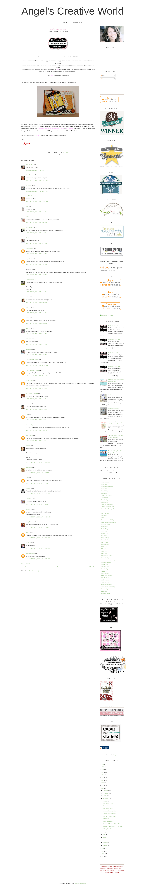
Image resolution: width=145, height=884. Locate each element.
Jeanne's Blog (104, 533)
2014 (102, 780)
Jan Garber (29, 467)
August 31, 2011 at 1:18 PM (36, 388)
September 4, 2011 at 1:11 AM (38, 538)
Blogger (115, 755)
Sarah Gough (29, 227)
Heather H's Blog (105, 524)
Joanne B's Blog (105, 540)
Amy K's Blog (104, 482)
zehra (27, 478)
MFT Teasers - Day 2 (108, 803)
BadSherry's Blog (105, 488)
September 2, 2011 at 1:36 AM (38, 494)
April (104, 837)
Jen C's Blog (104, 535)
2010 (102, 848)
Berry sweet (106, 818)
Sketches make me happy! (109, 813)
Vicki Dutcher (30, 175)
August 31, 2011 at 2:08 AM (37, 222)
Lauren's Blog (104, 564)
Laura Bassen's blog (106, 562)
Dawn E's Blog (105, 511)
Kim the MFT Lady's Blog (108, 560)
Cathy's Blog (104, 497)
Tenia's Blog (104, 591)
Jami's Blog (104, 531)
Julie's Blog (104, 553)
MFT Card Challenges (106, 575)
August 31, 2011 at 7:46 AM (37, 334)
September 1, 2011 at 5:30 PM (38, 483)
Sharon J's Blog (105, 582)
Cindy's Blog (104, 502)
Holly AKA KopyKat (32, 393)
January (105, 845)
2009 (102, 851)
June (104, 834)
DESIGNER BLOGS (80, 883)
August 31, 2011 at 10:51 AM (37, 365)
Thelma (28, 404)
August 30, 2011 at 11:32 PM (37, 170)
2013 (102, 783)
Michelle (28, 543)
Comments (105, 79)
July (104, 832)
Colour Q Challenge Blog (107, 506)
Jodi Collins (29, 435)
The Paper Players (105, 593)
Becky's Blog (104, 491)
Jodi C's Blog (104, 542)
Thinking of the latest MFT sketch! (111, 824)
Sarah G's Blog (105, 580)
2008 (102, 854)
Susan (27, 318)
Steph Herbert (30, 196)
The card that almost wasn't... (110, 806)
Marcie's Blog (104, 571)
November (106, 793)
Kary (27, 206)
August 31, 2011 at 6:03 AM (37, 302)
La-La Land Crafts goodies (109, 811)
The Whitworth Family (32, 359)
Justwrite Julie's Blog (106, 555)
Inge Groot (29, 259)
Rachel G (28, 349)
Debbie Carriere (30, 553)
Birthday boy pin (107, 829)
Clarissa (28, 488)
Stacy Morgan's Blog (106, 584)
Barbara (28, 328)
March (105, 840)
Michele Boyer (30, 425)
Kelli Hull (29, 217)
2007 (102, 856)
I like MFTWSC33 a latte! (109, 816)
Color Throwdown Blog (107, 504)
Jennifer (28, 446)
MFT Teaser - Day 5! (113, 352)
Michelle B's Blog (105, 578)
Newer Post (24, 567)
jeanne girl (29, 185)
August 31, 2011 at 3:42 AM (37, 254)
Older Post (92, 567)
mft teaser (64, 154)
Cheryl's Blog (104, 500)
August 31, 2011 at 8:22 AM (37, 355)
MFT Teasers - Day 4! (114, 325)
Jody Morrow (29, 164)
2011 (102, 788)
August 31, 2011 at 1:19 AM (37, 212)
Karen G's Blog (105, 558)
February (105, 842)
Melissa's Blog (105, 573)
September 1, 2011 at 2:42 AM (38, 462)
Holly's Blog (104, 526)
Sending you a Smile (113, 395)
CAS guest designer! (113, 408)
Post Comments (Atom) (35, 571)
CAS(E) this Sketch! (106, 495)
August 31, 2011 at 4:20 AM (37, 275)
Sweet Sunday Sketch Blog (108, 586)
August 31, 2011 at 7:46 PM (36, 430)
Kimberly (28, 509)
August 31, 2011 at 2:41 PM (36, 399)
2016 (102, 775)
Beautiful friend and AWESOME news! (113, 826)
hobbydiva (29, 248)
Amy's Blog (104, 484)
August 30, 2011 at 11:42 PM (37, 180)
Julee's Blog (104, 549)
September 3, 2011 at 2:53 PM (38, 527)
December (105, 790)
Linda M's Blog (105, 566)
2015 (102, 777)
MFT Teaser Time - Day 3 (114, 339)
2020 (102, 764)
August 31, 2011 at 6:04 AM (37, 313)
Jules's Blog (104, 551)
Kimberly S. (29, 498)
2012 (102, 785)
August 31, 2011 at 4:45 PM (36, 409)
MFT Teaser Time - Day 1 (114, 366)
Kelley (28, 532)
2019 (102, 767)
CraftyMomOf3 (30, 280)
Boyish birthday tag (108, 821)
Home (65, 22)
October (105, 796)
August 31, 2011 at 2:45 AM (37, 233)
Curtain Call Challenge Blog (108, 509)
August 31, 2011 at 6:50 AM (37, 323)
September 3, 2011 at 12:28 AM (38, 517)
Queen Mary (29, 380)
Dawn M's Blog (105, 513)
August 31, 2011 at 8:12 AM (37, 344)
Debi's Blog (104, 517)
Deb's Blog (104, 515)
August (105, 801)
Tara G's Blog (104, 589)
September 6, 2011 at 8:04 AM (38, 559)
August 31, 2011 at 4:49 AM (37, 292)
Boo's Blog (104, 493)
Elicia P (28, 307)
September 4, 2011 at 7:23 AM (38, 548)
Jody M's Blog (105, 544)
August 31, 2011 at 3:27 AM (37, 243)
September (106, 798)
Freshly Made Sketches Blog (108, 522)
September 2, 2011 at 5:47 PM (38, 504)
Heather (28, 238)
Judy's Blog (104, 546)
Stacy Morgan (30, 522)
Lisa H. (28, 297)
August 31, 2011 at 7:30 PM (36, 420)
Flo (27, 414)
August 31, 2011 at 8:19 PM (36, 441)
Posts (103, 75)
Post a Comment (25, 563)
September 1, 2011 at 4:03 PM (38, 473)
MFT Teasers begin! (108, 808)
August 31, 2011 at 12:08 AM (37, 191)
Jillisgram (28, 339)
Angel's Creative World (72, 11)
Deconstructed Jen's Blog (107, 520)
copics (56, 154)
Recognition (78, 22)
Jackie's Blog (104, 529)
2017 (102, 772)
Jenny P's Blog (105, 537)
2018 (102, 769)
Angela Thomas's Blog (107, 486)
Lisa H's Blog (104, 569)
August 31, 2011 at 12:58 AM (37, 201)
